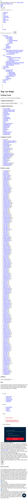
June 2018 (5, 270)
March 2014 (5, 328)
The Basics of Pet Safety (14, 60)
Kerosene (11, 43)
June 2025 (5, 181)
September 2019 (6, 252)
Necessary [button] (3, 480)
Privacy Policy (5, 450)
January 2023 (6, 216)
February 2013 (6, 344)
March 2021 (5, 235)
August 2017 (6, 279)
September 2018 (6, 266)
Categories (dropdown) (5, 103)
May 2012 (5, 354)
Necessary (4, 481)
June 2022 (5, 224)
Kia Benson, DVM (10, 54)
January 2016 (6, 301)
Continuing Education (8, 123)
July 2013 (5, 338)
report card (5, 112)
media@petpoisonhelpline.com (12, 421)
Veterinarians (9, 400)
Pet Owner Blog (6, 108)
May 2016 (5, 297)
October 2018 (6, 265)
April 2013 (5, 342)
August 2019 (6, 254)
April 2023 (5, 212)
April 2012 (5, 355)
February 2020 (6, 246)
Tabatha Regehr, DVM (14, 52)
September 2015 (6, 306)
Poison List (5, 12)
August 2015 (6, 308)
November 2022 (6, 218)
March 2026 (5, 174)
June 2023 (5, 210)
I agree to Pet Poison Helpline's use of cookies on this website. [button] (14, 459)
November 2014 (6, 319)
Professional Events (10, 76)
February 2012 (6, 358)
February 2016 (6, 300)
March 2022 (5, 228)
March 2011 (5, 369)
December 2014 (6, 317)
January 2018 (6, 274)
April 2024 (5, 197)
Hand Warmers (9, 36)
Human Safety (12, 72)
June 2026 (5, 173)
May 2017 (5, 283)
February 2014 (6, 330)
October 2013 (6, 335)
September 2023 (6, 206)
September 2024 (6, 191)
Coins (7, 45)
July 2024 (5, 194)
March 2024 (5, 198)
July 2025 (5, 180)
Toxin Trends (6, 17)
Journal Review (6, 113)
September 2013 (6, 336)
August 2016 (6, 293)
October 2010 (6, 373)
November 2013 (6, 333)
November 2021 (6, 229)
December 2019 (6, 249)
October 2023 (6, 205)
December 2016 (6, 288)
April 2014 (5, 327)
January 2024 (6, 201)
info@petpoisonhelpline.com (12, 420)
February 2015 (6, 315)
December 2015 (6, 303)
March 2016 (5, 299)
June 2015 (5, 310)
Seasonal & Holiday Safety (9, 111)
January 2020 (6, 248)
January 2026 (6, 176)
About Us (8, 408)
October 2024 (6, 190)
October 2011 (6, 362)
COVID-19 (5, 120)
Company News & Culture (9, 109)
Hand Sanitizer (9, 38)
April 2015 (5, 312)
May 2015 (5, 311)
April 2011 (5, 368)
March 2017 (5, 286)
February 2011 (6, 370)
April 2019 (5, 257)
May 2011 (5, 366)
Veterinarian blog (7, 118)
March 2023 (5, 213)
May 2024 (5, 196)
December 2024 (6, 187)
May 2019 (5, 256)
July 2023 (5, 208)
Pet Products (8, 78)
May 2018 (5, 271)
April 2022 (5, 227)
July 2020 (5, 241)
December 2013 (6, 332)
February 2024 (6, 200)
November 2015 (6, 304)
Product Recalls (9, 69)
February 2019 (6, 260)
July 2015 (5, 309)
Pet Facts (5, 128)
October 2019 (6, 251)
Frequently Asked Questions (15, 57)
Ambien (7, 44)
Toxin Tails (5, 16)
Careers (7, 409)
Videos (7, 77)
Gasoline (11, 41)
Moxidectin (8, 46)
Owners (5, 13)
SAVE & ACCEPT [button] (5, 497)
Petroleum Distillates (13, 40)
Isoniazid (11, 39)
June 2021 (5, 232)
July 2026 (5, 172)
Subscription (6, 19)
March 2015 (5, 314)
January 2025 (6, 186)
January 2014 (6, 331)
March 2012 (5, 357)
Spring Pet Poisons (10, 65)
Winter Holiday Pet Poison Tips (13, 63)
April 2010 (5, 374)
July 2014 (5, 324)
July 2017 (5, 281)
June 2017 (5, 282)
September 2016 (6, 292)
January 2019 (6, 261)
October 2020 (6, 239)
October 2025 (6, 178)
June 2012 (5, 353)
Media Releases (12, 73)
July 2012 (5, 352)
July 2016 (5, 294)
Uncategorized (6, 117)
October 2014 (6, 320)
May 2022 (5, 225)
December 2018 (6, 262)
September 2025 (6, 179)
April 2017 (5, 284)
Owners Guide (9, 398)
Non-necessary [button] (4, 489)
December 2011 (6, 360)
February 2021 (6, 236)
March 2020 (5, 245)
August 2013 (6, 337)
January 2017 (6, 287)
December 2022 (6, 217)
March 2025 (5, 185)
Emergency (8, 401)
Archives (2, 379)
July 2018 (5, 268)
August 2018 (6, 267)
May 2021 (5, 233)
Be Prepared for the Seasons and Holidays (15, 62)
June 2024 (5, 195)
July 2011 (5, 365)
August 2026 (6, 170)
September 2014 (6, 321)
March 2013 (5, 343)
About (4, 22)
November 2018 (6, 263)
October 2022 (6, 219)
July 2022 (5, 223)
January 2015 (6, 316)
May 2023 (5, 211)
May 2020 (5, 243)
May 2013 (5, 341)
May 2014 (5, 326)
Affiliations (8, 56)
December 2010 (6, 371)
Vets (4, 14)
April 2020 (5, 244)
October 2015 (6, 305)
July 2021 (5, 230)
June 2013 (5, 339)
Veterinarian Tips (12, 74)
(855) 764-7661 (20, 2)
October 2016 (6, 290)
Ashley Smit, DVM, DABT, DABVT (14, 51)
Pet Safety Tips (9, 71)
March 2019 (5, 259)
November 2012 (6, 347)
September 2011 (6, 363)
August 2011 (6, 364)
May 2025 (5, 183)
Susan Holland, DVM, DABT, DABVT (14, 50)
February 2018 (6, 273)
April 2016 (5, 298)
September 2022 (6, 221)
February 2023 (6, 214)
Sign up (15, 439)
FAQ (4, 21)
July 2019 (5, 255)
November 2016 (6, 289)
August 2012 (6, 350)
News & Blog (9, 407)
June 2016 (5, 295)
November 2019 (6, 250)
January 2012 (6, 359)
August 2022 (6, 222)
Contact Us (11, 58)
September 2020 (6, 240)
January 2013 (6, 346)
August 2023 (6, 207)
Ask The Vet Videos (10, 61)
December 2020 (6, 238)
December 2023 (6, 202)
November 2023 (6, 203)
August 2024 (6, 192)
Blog (4, 18)
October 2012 (6, 348)
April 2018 (5, 272)
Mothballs (8, 47)
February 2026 (6, 175)
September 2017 (6, 278)
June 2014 (5, 325)
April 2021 (5, 234)
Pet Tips (5, 116)
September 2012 (6, 349)
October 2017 (6, 277)
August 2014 (6, 322)
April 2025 (5, 184)
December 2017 (6, 276)
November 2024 (6, 189)
